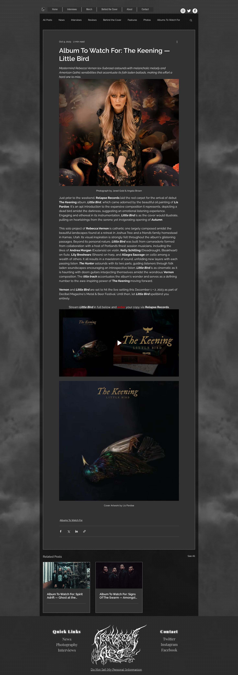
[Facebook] (195, 10)
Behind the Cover (112, 20)
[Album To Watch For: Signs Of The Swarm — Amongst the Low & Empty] (119, 575)
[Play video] (119, 343)
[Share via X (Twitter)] (68, 531)
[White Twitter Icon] (189, 10)
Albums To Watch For (71, 520)
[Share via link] (84, 531)
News (62, 20)
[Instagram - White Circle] (183, 10)
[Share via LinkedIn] (76, 531)
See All (191, 556)
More (160, 20)
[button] (191, 20)
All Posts (47, 20)
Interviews (76, 20)
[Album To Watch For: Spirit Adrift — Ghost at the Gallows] (66, 575)
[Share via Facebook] (60, 531)
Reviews (92, 20)
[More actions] (177, 42)
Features (132, 20)
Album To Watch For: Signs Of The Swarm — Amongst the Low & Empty (118, 595)
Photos (147, 20)
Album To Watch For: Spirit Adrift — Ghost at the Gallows (65, 595)
